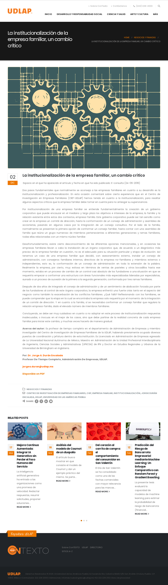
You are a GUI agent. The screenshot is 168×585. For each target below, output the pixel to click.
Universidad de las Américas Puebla (64, 397)
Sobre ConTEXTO (71, 547)
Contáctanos (120, 6)
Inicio (48, 14)
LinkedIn (46, 401)
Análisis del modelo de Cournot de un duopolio (29, 448)
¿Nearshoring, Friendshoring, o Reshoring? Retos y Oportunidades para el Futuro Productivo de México (147, 455)
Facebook (36, 401)
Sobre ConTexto (99, 6)
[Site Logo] (20, 11)
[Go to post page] (25, 431)
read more (23, 480)
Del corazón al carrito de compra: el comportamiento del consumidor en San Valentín (68, 454)
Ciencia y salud (116, 14)
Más (155, 14)
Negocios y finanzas (39, 389)
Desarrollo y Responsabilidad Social (79, 14)
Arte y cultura (139, 14)
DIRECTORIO (96, 547)
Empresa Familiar (102, 393)
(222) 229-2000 (144, 6)
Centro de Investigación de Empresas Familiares (56, 393)
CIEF (89, 393)
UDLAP (38, 397)
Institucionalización (127, 393)
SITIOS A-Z (67, 551)
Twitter (41, 401)
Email (51, 401)
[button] (159, 6)
